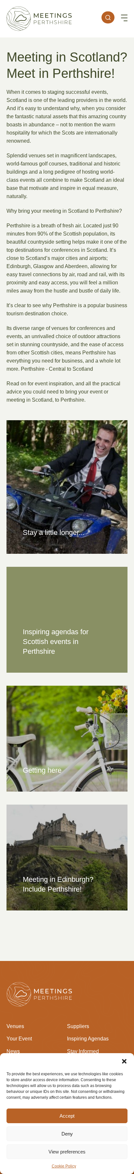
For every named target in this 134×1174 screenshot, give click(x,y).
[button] (124, 1061)
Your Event (19, 1038)
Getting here (42, 770)
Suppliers (78, 1026)
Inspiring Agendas (88, 1038)
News (13, 1051)
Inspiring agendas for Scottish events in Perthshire (55, 641)
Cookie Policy (64, 1166)
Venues (15, 1026)
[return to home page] (39, 19)
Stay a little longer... (54, 532)
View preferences (67, 1151)
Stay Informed (83, 1051)
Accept (67, 1116)
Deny (67, 1134)
